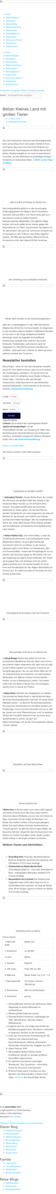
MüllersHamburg (13, 27)
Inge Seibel (11, 37)
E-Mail (6, 396)
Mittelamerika (14, 122)
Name (5, 409)
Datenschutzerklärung (29, 439)
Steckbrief (10, 21)
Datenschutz (11, 46)
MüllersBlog (11, 24)
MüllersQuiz (11, 30)
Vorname (7, 403)
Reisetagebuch (13, 33)
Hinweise (19, 1077)
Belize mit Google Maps (13, 445)
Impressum (11, 43)
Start (8, 14)
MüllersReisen (12, 17)
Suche (3, 95)
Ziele (24, 122)
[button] (28, 445)
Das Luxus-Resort (14, 40)
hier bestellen (15, 1116)
